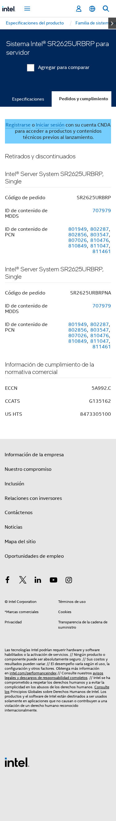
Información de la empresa (34, 455)
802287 (99, 229)
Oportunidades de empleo (34, 556)
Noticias (13, 527)
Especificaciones (28, 99)
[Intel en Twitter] (23, 581)
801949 (77, 229)
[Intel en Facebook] (7, 581)
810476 (99, 240)
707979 (101, 211)
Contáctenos (18, 512)
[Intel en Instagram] (68, 581)
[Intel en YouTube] (53, 581)
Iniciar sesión (50, 125)
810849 (77, 246)
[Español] (92, 8)
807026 (77, 240)
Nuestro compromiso (28, 469)
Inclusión (14, 484)
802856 (77, 235)
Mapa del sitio (20, 542)
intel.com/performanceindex (33, 673)
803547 (99, 235)
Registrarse (18, 125)
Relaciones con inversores (33, 498)
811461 (101, 251)
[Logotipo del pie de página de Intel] (17, 762)
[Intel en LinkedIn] (38, 581)
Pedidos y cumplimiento (83, 99)
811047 (99, 246)
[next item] (112, 23)
